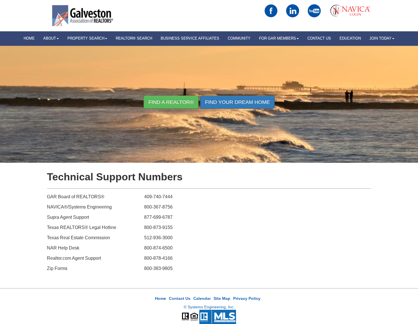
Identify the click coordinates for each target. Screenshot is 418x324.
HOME (29, 38)
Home (160, 298)
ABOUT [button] (49, 38)
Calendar (202, 298)
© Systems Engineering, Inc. (209, 307)
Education (350, 38)
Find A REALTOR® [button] (171, 102)
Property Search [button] (85, 38)
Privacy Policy (246, 298)
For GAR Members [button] (277, 38)
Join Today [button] (380, 38)
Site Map (222, 298)
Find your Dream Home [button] (237, 102)
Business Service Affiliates (190, 38)
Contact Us (319, 38)
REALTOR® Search (134, 38)
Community (239, 38)
